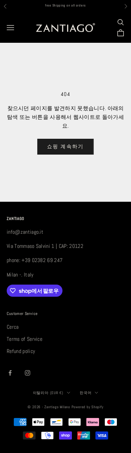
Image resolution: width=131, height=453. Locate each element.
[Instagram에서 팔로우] (27, 372)
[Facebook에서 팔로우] (10, 372)
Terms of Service (24, 339)
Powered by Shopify (87, 407)
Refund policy (21, 351)
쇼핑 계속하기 (65, 146)
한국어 (85, 392)
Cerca (13, 326)
